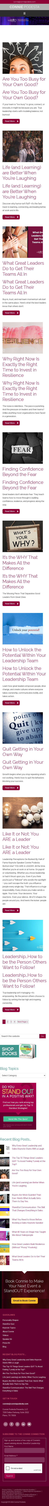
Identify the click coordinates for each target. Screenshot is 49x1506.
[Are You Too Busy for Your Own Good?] (4, 1174)
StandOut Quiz (8, 1324)
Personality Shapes (10, 1320)
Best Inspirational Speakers (12, 1498)
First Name (8, 1446)
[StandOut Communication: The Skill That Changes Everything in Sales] (4, 1211)
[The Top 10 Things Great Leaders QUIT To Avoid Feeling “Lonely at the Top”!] (4, 1161)
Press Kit (6, 1343)
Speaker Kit (7, 1339)
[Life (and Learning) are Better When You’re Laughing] (4, 1186)
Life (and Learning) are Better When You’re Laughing (22, 173)
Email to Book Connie (24, 1300)
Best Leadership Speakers (11, 1491)
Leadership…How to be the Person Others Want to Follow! (24, 962)
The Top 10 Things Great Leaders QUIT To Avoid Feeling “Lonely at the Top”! (28, 1161)
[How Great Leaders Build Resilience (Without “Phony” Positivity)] (4, 1248)
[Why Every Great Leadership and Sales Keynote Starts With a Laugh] (4, 1149)
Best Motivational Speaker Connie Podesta (17, 1496)
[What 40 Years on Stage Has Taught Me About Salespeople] (4, 1235)
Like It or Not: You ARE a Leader (21, 836)
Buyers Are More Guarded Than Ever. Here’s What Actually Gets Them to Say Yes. (26, 1198)
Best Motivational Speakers (12, 1493)
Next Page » (23, 1022)
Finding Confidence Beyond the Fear (23, 471)
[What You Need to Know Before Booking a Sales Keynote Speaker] (4, 1223)
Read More (10, 121)
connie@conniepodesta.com (24, 2)
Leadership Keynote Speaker (24, 1489)
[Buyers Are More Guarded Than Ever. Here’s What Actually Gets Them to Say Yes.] (4, 1198)
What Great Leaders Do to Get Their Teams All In (23, 268)
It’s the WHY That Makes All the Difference (20, 563)
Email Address (10, 1456)
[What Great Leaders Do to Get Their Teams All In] (4, 1260)
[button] (24, 13)
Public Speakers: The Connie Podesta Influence (19, 1494)
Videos (5, 1335)
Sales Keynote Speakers (32, 1491)
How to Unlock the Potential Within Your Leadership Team (24, 655)
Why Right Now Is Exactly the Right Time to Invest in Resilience (21, 367)
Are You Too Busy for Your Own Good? (24, 81)
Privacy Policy (7, 1489)
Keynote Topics (9, 1328)
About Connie (8, 1331)
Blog (4, 1347)
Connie (24, 7)
